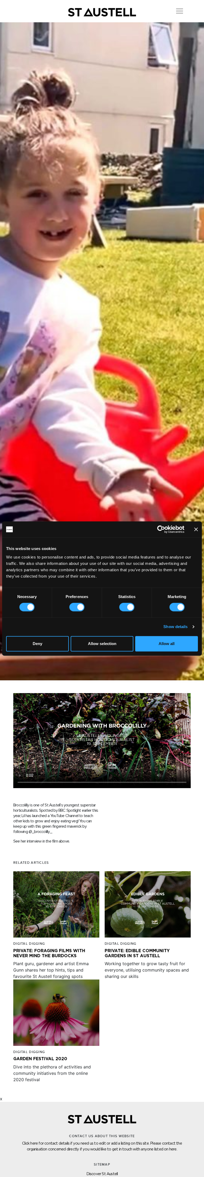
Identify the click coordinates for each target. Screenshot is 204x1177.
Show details (175, 626)
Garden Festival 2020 (40, 1165)
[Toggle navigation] (179, 11)
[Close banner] (196, 529)
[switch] (76, 607)
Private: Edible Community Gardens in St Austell (137, 1060)
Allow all (167, 643)
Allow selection (102, 643)
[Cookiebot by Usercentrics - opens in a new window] (161, 529)
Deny (37, 643)
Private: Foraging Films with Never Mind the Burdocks (49, 1060)
